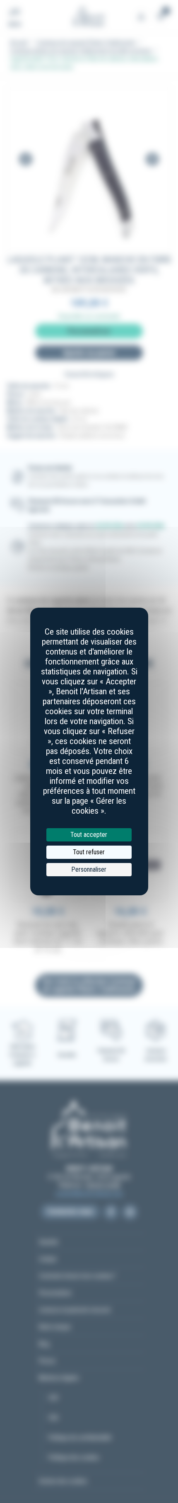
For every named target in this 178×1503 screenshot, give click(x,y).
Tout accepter (88, 835)
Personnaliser (88, 869)
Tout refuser (89, 852)
